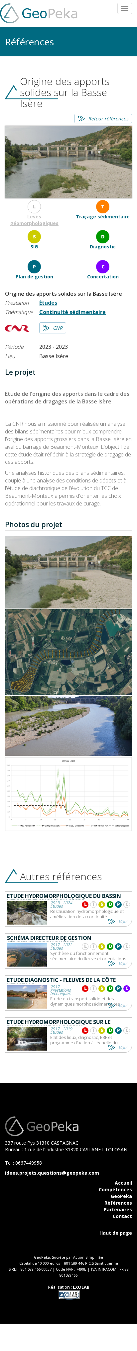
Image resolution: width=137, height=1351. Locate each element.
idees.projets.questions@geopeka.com (52, 1173)
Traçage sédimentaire (103, 216)
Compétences (115, 1189)
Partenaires (118, 1209)
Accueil (123, 1183)
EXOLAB (81, 1287)
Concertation (103, 276)
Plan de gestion (34, 276)
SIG (34, 246)
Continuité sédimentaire (72, 312)
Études (48, 302)
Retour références (108, 118)
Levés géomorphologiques (34, 219)
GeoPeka (121, 1196)
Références (118, 1203)
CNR (58, 328)
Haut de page (115, 1233)
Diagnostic (103, 246)
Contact (122, 1216)
